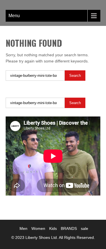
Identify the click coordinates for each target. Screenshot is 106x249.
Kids (53, 228)
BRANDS (69, 228)
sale (84, 228)
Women (38, 228)
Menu (14, 15)
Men (23, 228)
